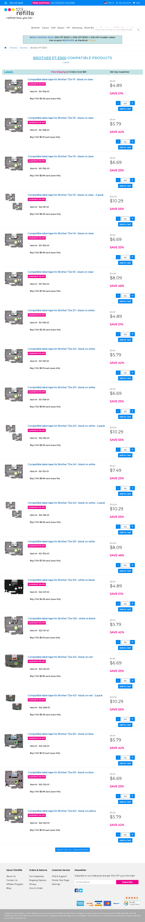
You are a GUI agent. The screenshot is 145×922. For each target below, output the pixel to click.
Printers (13, 48)
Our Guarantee (36, 876)
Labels (66, 62)
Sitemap (56, 884)
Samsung (77, 27)
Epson (61, 27)
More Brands (91, 27)
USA (109, 3)
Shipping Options (37, 880)
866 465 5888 (16, 3)
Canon (45, 27)
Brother (35, 27)
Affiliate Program (14, 884)
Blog (8, 888)
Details (92, 40)
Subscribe (127, 882)
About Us (11, 876)
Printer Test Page (60, 880)
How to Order (36, 888)
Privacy (32, 884)
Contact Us (11, 880)
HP (68, 27)
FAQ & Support (59, 876)
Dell (53, 27)
